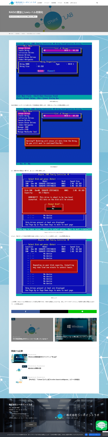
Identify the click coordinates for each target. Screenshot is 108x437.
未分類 (30, 16)
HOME (11, 33)
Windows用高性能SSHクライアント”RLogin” (42, 357)
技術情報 (53, 2)
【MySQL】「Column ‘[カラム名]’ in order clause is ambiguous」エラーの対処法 (54, 379)
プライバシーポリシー (94, 434)
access (31, 424)
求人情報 (66, 2)
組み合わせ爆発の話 (34, 368)
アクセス (60, 2)
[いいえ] (106, 434)
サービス (46, 2)
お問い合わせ (73, 2)
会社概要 (39, 2)
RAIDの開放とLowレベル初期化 (33, 33)
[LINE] (82, 311)
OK (86, 434)
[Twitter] (54, 311)
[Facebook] (25, 311)
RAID (35, 16)
